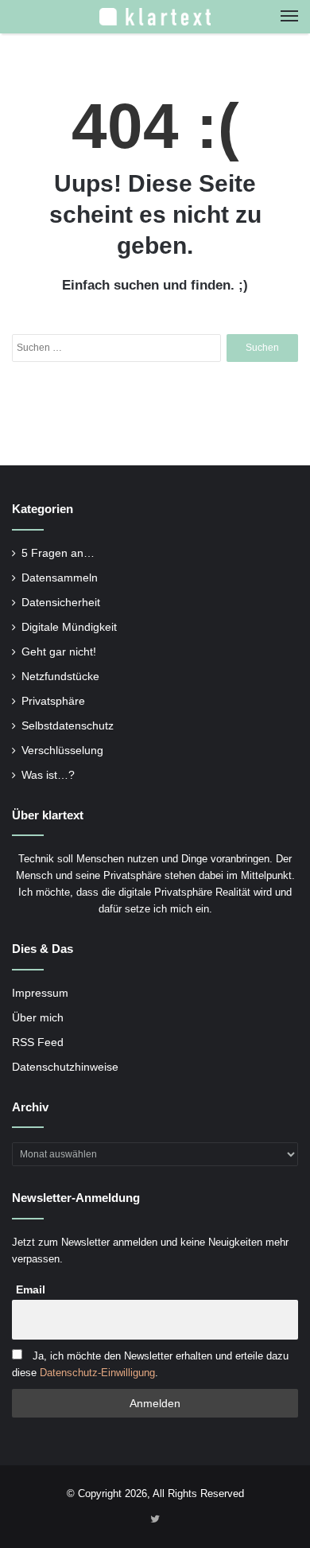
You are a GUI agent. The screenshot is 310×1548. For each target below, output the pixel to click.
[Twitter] (155, 1520)
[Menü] (289, 17)
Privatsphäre (53, 701)
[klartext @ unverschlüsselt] (155, 16)
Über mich (38, 1018)
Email (30, 1289)
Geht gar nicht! (58, 652)
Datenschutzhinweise (65, 1067)
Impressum (40, 993)
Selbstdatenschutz (67, 726)
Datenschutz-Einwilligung (97, 1373)
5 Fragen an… (58, 553)
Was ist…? (48, 775)
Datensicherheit (60, 603)
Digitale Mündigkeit (69, 627)
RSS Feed (38, 1042)
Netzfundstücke (60, 677)
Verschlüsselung (62, 750)
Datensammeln (59, 578)
